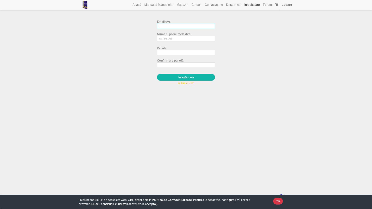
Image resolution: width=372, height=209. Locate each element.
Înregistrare (186, 77)
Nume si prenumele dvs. (174, 34)
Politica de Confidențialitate (172, 199)
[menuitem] (137, 5)
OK (278, 201)
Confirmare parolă (170, 60)
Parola (161, 48)
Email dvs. (164, 21)
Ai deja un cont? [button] (186, 82)
